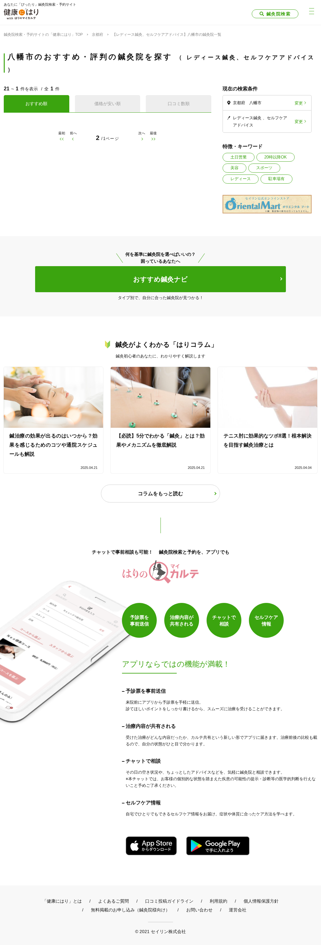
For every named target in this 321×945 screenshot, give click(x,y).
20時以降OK (275, 157)
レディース (240, 178)
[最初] (62, 139)
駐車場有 (276, 178)
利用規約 (218, 901)
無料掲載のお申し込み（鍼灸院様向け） (130, 909)
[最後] (153, 139)
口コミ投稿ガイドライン (169, 901)
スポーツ (264, 167)
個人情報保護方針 (261, 901)
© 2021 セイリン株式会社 (160, 931)
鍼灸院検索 (278, 13)
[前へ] (73, 139)
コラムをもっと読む (160, 493)
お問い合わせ (199, 909)
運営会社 (237, 909)
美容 (234, 167)
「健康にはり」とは (62, 901)
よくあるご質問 (113, 901)
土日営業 (238, 157)
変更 (299, 103)
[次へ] (142, 139)
